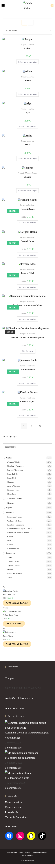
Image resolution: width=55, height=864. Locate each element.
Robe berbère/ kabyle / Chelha (20, 528)
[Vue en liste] (30, 22)
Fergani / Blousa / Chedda (27, 173)
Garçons (10, 503)
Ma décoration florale (17, 777)
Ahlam (27, 80)
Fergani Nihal (27, 273)
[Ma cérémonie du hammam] (21, 752)
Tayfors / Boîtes (13, 565)
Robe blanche (13, 548)
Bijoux (9, 507)
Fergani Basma (28, 209)
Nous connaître (13, 802)
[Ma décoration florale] (18, 772)
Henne (10, 569)
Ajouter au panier (17, 603)
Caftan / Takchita (27, 45)
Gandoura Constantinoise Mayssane (27, 337)
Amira (28, 145)
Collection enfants (14, 498)
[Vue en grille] (24, 22)
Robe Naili (11, 478)
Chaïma (27, 177)
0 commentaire (13, 747)
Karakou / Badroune (27, 366)
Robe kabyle (12, 474)
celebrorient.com (14, 708)
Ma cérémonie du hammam (20, 757)
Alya (27, 113)
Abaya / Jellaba (13, 486)
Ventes (9, 458)
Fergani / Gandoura (27, 205)
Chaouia (10, 482)
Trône (9, 557)
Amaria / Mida (13, 561)
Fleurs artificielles (14, 573)
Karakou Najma (27, 401)
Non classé (11, 494)
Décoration (10, 553)
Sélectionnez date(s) (27, 62)
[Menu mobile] (3, 5)
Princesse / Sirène (27, 77)
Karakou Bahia (27, 369)
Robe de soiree (13, 490)
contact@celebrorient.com (19, 698)
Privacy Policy (27, 855)
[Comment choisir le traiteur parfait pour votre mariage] (27, 724)
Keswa (10, 544)
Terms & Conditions (16, 817)
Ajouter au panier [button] (27, 126)
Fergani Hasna (27, 241)
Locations (10, 512)
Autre (9, 577)
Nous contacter (13, 807)
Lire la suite (27, 351)
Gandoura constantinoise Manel (27, 305)
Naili (9, 540)
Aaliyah (27, 48)
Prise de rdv (11, 812)
